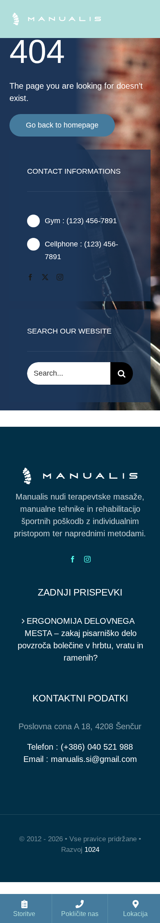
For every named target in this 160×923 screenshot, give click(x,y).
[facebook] (30, 277)
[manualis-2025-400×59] (56, 16)
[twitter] (45, 277)
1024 (92, 850)
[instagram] (60, 277)
